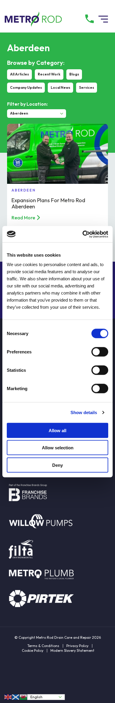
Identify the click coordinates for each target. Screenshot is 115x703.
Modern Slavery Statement (72, 650)
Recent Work (49, 74)
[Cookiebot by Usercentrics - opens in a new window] (82, 234)
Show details (83, 412)
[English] (8, 697)
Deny (57, 464)
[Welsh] (23, 697)
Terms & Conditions (43, 646)
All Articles (19, 74)
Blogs (74, 74)
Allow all (57, 430)
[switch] (99, 351)
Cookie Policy (32, 650)
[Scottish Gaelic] (16, 697)
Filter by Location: (27, 104)
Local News (60, 87)
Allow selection (57, 447)
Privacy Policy (77, 646)
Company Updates (26, 87)
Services (86, 87)
